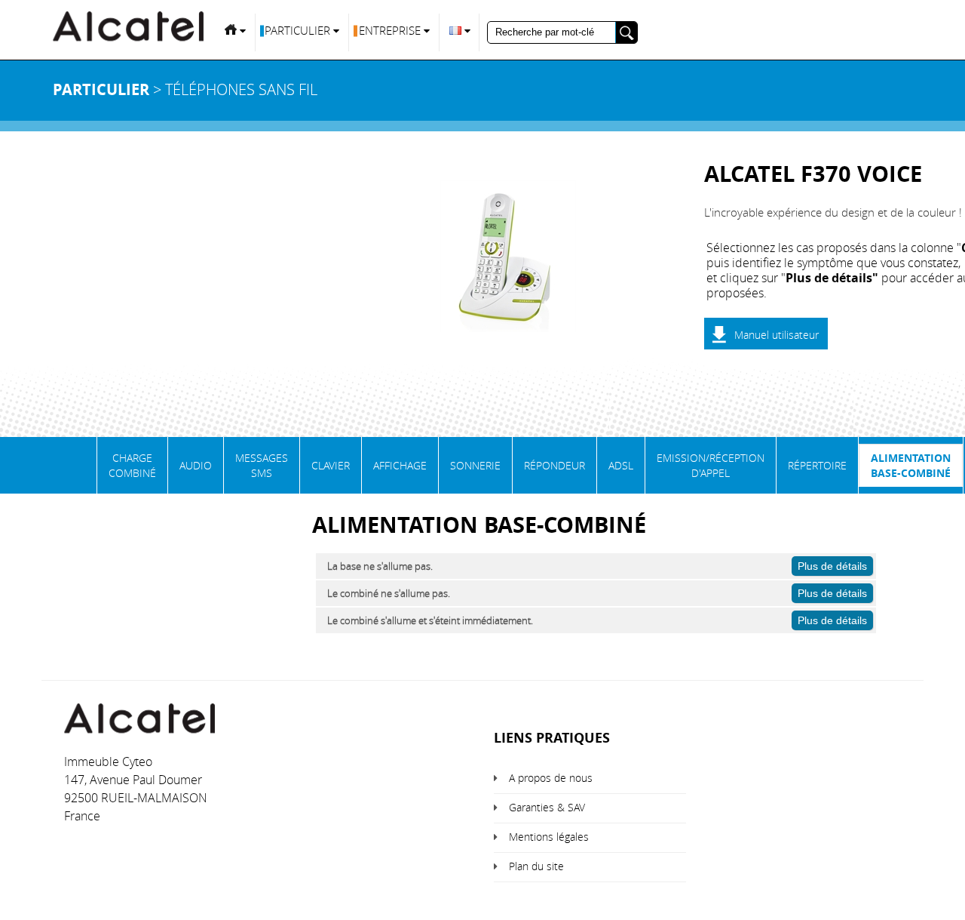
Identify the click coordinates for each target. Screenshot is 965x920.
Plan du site (536, 866)
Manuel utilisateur (776, 335)
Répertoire (817, 465)
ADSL (620, 465)
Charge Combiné (132, 465)
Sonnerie (475, 465)
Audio (195, 465)
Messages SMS (261, 465)
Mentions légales (549, 836)
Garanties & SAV (547, 807)
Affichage (400, 465)
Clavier (330, 465)
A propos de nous (551, 778)
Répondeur (554, 465)
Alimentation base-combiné (911, 465)
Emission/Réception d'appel (710, 465)
